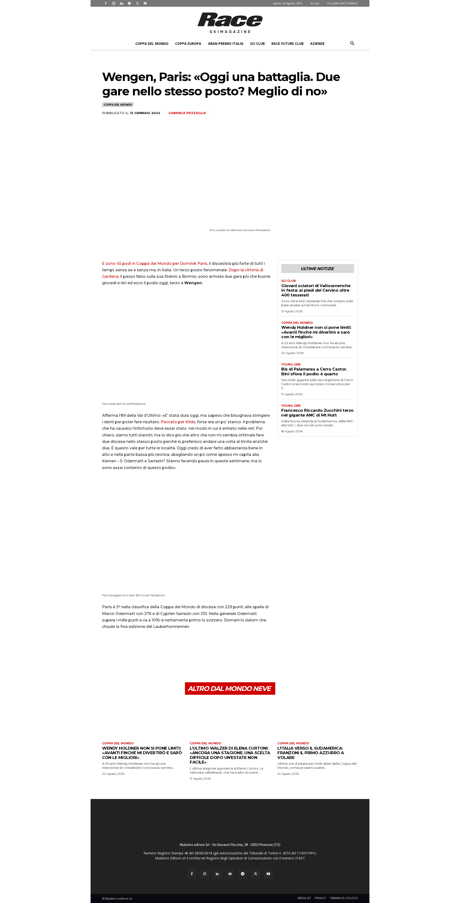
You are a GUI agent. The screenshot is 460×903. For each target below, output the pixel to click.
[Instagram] (113, 3)
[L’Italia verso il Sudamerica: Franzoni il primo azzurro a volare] (317, 719)
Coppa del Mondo (151, 43)
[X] (137, 3)
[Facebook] (105, 3)
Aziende (317, 43)
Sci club (257, 43)
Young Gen (290, 364)
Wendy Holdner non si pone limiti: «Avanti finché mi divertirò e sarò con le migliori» (316, 332)
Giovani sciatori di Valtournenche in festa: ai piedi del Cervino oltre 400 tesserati (316, 290)
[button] (352, 44)
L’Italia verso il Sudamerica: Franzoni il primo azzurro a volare (310, 753)
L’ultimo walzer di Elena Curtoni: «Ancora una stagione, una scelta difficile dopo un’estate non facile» (230, 755)
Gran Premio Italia (225, 43)
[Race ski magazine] (230, 23)
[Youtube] (145, 3)
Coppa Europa (188, 43)
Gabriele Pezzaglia (187, 113)
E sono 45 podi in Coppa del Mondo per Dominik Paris (154, 263)
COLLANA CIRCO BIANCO (342, 3)
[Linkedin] (121, 3)
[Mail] (230, 874)
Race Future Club (287, 43)
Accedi (314, 3)
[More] (151, 659)
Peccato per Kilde (178, 422)
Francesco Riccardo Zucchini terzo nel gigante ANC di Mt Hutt (317, 412)
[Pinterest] (129, 659)
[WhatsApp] (140, 659)
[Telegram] (129, 3)
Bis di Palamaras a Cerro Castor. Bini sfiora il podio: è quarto (314, 371)
